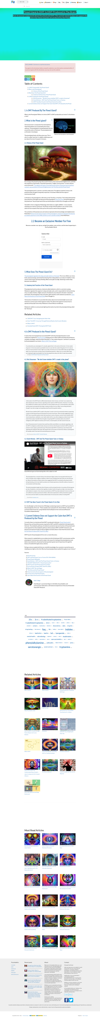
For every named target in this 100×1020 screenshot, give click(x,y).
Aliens (58, 622)
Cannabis (13, 965)
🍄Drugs (54, 2)
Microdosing (41, 636)
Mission (55, 636)
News (48, 639)
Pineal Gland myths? (65, 522)
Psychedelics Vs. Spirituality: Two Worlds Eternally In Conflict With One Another (35, 987)
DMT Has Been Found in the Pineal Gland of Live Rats (47, 102)
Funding (55, 629)
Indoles (70, 629)
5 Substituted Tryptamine (35, 623)
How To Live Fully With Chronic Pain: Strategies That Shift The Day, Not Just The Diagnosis (34, 981)
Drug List (70, 626)
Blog (73, 622)
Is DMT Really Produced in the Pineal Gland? (39, 354)
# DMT (33, 76)
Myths (37, 639)
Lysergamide (61, 633)
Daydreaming (42, 625)
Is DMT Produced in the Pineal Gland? (38, 96)
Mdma (69, 633)
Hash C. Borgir (37, 580)
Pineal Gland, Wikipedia (33, 559)
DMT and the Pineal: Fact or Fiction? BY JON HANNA (41, 557)
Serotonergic (35, 647)
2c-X (37, 619)
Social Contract (49, 647)
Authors (68, 622)
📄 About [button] (85, 2)
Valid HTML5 (39, 1015)
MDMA (12, 970)
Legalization (39, 633)
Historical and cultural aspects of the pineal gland (40, 572)
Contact (35, 626)
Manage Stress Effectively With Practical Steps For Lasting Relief (35, 966)
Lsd (52, 633)
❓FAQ (62, 2)
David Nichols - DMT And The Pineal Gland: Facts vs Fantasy (49, 100)
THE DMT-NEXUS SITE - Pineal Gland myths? (39, 563)
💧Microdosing (73, 2)
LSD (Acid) (13, 968)
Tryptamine (65, 647)
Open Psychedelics (57, 639)
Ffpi (50, 629)
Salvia (72, 643)
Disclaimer (49, 625)
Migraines (49, 636)
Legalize (46, 633)
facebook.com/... (36, 497)
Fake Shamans (38, 629)
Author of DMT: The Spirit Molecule (40, 434)
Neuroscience (43, 639)
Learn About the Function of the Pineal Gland (39, 575)
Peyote (70, 639)
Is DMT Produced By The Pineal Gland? (38, 87)
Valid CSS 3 (33, 1015)
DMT (12, 967)
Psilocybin (50, 643)
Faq (45, 629)
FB (25, 79)
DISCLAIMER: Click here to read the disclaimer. (37, 64)
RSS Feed (45, 1015)
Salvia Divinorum (15, 974)
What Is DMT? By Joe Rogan (49, 341)
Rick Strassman (41, 337)
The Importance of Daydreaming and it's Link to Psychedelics (34, 975)
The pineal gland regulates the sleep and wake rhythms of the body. (41, 276)
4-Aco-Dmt (67, 619)
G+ (31, 79)
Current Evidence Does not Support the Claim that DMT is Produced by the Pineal (49, 103)
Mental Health (31, 636)
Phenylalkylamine (36, 642)
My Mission (31, 639)
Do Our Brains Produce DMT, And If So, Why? (36, 531)
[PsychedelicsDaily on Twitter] (71, 1000)
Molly (60, 636)
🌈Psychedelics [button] (48, 2)
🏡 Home (41, 2)
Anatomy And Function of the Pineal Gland (44, 94)
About (48, 623)
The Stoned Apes (26, 1015)
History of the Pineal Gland (40, 91)
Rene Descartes (59, 199)
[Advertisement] (50, 604)
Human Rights (61, 629)
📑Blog (58, 2)
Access (54, 622)
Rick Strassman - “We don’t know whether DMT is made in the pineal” (51, 98)
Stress (56, 646)
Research (66, 642)
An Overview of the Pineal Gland (35, 573)
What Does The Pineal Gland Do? (37, 93)
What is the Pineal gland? (35, 89)
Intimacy (31, 633)
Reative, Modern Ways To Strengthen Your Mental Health (34, 971)
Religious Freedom (59, 642)
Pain (65, 639)
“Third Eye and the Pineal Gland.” (35, 570)
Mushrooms (68, 636)
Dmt (64, 626)
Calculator (29, 625)
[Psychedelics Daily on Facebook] (66, 1000)
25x (31, 619)
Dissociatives (57, 626)
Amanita (63, 622)
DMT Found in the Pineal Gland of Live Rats (38, 564)
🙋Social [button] (79, 2)
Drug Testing (29, 629)
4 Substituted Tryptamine (52, 619)
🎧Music (67, 2)
